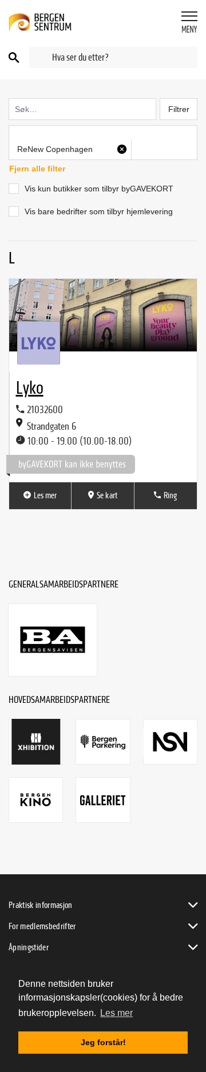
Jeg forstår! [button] (103, 1042)
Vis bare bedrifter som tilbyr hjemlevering (99, 211)
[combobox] (113, 57)
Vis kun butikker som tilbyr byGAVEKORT (99, 189)
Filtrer (178, 109)
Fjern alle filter (37, 168)
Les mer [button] (116, 1013)
